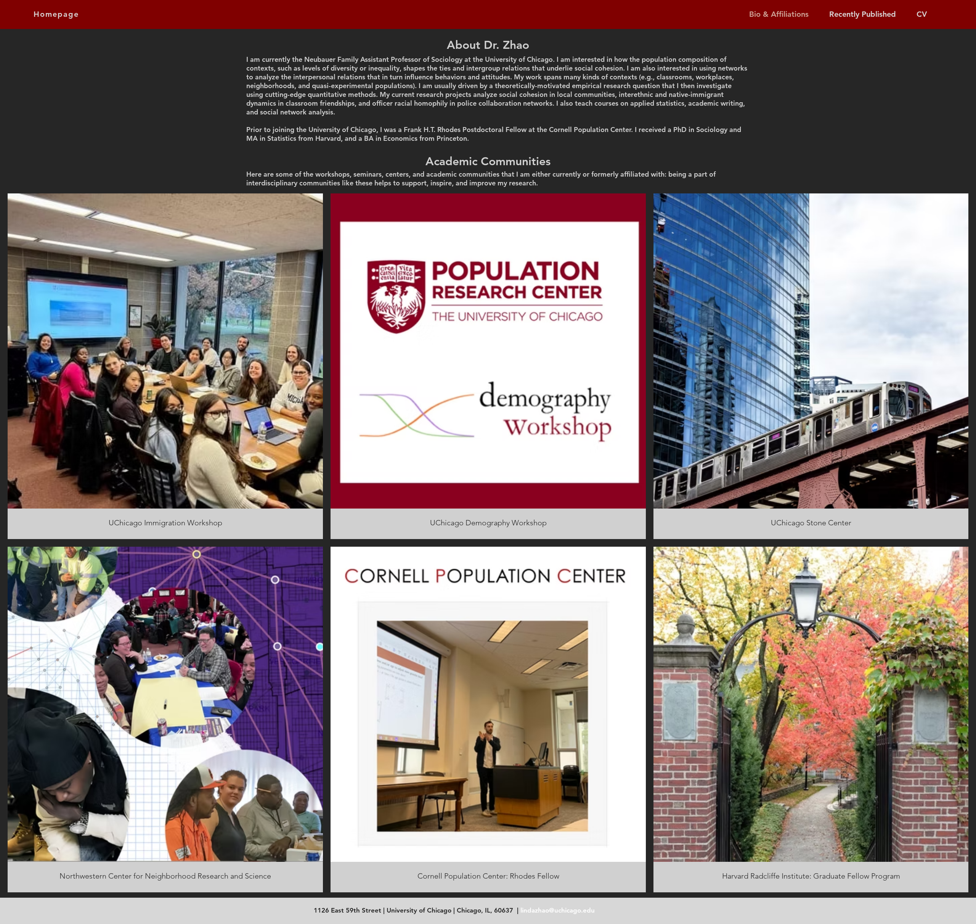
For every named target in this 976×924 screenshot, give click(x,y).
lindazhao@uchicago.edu (557, 910)
